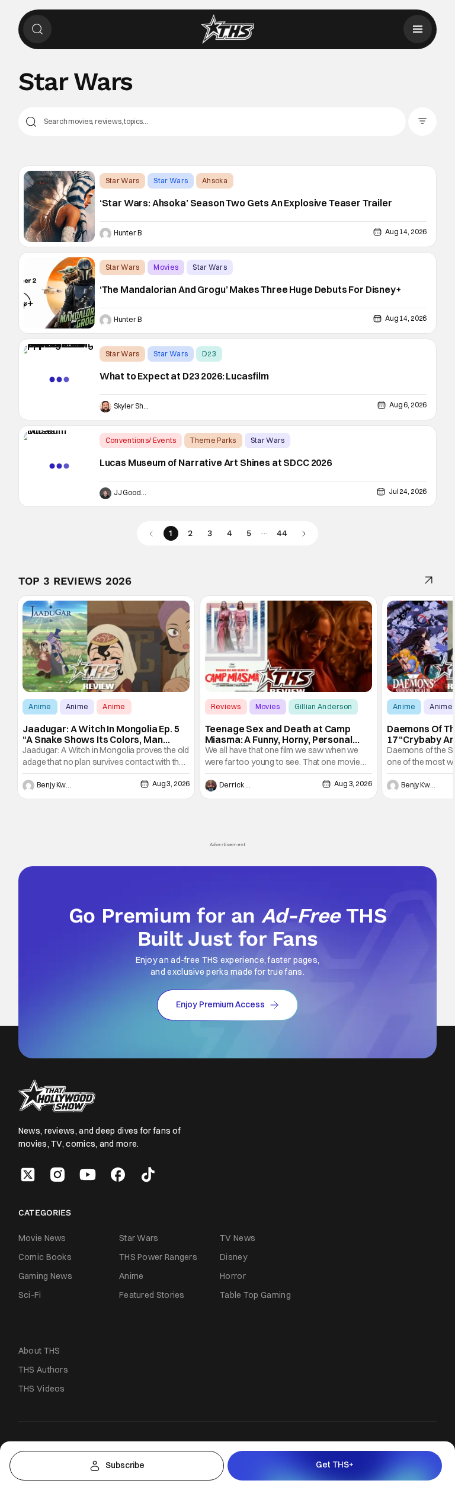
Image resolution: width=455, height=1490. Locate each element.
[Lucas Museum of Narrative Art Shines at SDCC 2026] (59, 466)
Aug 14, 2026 (406, 231)
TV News (237, 1238)
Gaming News (45, 1276)
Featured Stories (152, 1295)
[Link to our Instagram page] (57, 1174)
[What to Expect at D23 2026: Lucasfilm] (59, 379)
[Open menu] (417, 29)
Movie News (42, 1238)
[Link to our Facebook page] (117, 1174)
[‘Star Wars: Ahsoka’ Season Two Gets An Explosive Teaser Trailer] (59, 206)
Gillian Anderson (323, 706)
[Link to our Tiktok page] (148, 1174)
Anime (40, 706)
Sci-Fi (29, 1295)
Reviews (226, 706)
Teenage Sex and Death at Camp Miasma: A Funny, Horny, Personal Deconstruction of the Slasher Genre (287, 734)
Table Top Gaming (255, 1295)
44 (282, 533)
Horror (233, 1276)
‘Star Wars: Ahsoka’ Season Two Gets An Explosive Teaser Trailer (246, 203)
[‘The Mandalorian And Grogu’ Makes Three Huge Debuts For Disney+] (59, 292)
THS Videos (41, 1388)
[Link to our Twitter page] (27, 1174)
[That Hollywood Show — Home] (227, 29)
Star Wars (122, 180)
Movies (165, 267)
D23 (209, 353)
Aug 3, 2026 (171, 783)
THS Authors (43, 1369)
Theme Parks (213, 440)
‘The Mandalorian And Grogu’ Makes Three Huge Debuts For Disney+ (250, 290)
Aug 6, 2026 (408, 404)
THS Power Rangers (158, 1257)
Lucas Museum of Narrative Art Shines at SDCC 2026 (216, 463)
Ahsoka (215, 180)
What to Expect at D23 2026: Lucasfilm (184, 376)
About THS (39, 1350)
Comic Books (45, 1257)
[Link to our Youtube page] (87, 1174)
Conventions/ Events (141, 440)
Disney (233, 1257)
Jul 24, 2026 (408, 491)
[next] (303, 533)
